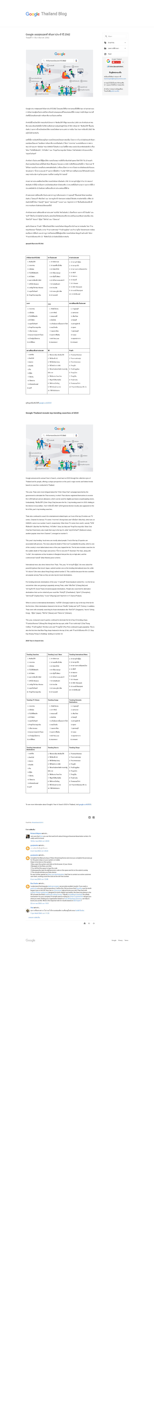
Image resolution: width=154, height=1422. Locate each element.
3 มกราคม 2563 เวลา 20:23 (39, 851)
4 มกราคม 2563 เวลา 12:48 (39, 879)
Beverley (79, 888)
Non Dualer (34, 883)
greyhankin (34, 845)
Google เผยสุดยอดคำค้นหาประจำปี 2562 (48, 34)
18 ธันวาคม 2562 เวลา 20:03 (39, 841)
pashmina (33, 888)
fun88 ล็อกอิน (79, 910)
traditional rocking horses (53, 894)
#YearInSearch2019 (37, 822)
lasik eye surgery (53, 886)
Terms (126, 940)
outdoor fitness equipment (39, 892)
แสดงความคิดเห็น (34, 917)
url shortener (57, 890)
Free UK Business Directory (73, 898)
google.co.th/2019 (45, 403)
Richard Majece (36, 833)
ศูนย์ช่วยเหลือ (114, 91)
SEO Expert (77, 900)
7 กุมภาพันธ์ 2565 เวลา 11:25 (39, 913)
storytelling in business (75, 894)
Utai (32, 907)
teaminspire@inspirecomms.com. (115, 79)
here (41, 836)
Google (114, 940)
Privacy (120, 940)
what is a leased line (76, 896)
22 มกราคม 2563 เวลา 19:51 (39, 903)
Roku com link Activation (56, 874)
